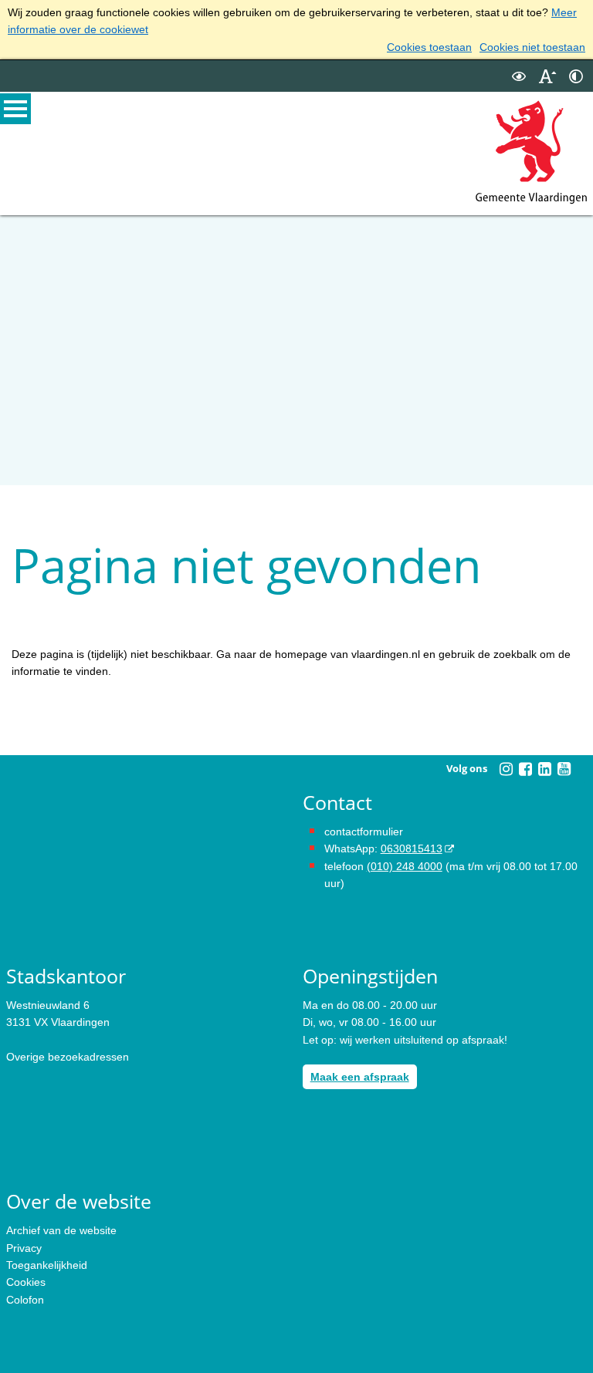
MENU (15, 108)
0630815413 (411, 848)
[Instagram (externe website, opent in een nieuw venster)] (505, 769)
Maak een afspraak (359, 1077)
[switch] (518, 75)
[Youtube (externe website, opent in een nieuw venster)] (563, 769)
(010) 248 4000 (404, 866)
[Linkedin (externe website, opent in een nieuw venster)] (544, 769)
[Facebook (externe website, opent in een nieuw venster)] (525, 769)
